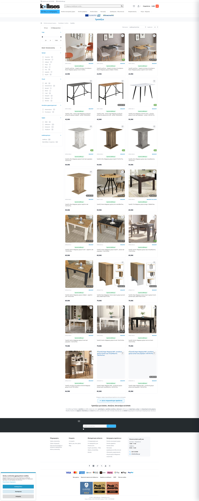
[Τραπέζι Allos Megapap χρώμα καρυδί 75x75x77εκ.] (111, 138)
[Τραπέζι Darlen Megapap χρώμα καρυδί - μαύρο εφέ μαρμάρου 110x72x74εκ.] (111, 229)
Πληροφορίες (54, 438)
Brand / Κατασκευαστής (48, 48)
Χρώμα (43, 53)
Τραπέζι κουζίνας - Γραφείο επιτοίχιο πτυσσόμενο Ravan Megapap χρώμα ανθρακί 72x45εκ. (110, 69)
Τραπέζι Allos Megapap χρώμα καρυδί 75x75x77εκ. (110, 159)
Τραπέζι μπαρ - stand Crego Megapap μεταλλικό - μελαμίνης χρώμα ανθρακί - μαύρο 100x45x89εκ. (78, 114)
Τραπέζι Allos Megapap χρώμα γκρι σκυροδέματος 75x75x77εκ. (141, 159)
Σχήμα (43, 118)
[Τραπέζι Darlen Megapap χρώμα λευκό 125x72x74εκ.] (111, 319)
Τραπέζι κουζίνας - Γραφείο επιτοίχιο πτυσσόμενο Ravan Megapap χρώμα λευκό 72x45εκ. (78, 69)
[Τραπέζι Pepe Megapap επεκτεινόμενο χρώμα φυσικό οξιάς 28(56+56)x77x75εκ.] (111, 274)
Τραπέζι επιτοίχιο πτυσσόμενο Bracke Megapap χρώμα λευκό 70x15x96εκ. (77, 386)
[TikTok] (97, 466)
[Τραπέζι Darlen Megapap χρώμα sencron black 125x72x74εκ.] (142, 319)
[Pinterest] (109, 466)
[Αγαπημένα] (134, 6)
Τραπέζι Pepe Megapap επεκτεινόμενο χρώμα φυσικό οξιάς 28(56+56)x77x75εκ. (111, 295)
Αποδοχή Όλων (18, 486)
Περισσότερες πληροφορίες (9, 482)
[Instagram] (93, 466)
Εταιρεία (71, 438)
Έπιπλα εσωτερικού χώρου (50, 23)
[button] (122, 6)
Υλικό (43, 79)
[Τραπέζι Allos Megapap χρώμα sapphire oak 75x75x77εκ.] (79, 183)
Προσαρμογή (18, 491)
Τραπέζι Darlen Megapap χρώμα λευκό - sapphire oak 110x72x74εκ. (79, 250)
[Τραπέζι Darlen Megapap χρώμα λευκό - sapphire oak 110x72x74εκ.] (79, 229)
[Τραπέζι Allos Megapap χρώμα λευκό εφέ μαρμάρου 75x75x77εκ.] (79, 138)
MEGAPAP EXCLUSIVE (152, 199)
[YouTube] (105, 466)
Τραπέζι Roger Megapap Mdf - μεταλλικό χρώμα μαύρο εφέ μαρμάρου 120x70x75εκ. (141, 386)
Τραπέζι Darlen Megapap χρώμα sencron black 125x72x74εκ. (140, 341)
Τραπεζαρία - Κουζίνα (63, 23)
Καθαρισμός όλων (56, 28)
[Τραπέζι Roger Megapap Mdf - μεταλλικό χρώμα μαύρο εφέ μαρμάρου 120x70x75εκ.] (142, 365)
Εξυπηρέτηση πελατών (95, 438)
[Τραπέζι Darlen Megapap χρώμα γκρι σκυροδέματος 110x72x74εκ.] (142, 229)
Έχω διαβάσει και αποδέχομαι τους (100, 429)
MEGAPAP (91, 63)
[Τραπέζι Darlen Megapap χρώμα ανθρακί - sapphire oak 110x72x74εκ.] (79, 274)
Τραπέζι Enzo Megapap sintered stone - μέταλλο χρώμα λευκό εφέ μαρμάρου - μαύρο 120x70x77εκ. (141, 114)
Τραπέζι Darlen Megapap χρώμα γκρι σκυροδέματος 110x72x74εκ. (142, 250)
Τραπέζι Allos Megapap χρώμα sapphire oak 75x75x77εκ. (76, 205)
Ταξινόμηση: (125, 27)
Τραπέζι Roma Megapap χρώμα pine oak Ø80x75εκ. (110, 204)
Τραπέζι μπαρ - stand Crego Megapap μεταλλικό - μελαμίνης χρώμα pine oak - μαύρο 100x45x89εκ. (110, 114)
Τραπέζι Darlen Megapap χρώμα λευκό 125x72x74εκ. (110, 340)
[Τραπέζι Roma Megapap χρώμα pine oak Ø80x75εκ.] (111, 183)
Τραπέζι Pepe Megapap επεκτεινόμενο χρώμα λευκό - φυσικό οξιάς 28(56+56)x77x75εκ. (142, 295)
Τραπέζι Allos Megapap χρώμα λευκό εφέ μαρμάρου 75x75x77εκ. (78, 159)
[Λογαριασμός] (139, 6)
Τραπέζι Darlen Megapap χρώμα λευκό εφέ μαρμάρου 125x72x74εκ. (76, 341)
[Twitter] (101, 466)
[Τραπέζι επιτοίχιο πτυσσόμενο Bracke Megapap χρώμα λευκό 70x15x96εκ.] (79, 365)
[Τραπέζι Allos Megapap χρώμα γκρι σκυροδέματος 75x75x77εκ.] (142, 138)
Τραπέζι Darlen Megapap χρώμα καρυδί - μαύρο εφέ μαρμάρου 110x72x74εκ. (110, 250)
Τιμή (43, 32)
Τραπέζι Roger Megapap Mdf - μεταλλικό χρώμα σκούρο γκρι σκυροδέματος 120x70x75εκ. (109, 386)
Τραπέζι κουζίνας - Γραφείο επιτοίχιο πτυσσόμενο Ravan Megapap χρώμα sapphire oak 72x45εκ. (141, 69)
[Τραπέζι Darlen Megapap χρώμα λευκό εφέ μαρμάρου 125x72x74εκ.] (79, 319)
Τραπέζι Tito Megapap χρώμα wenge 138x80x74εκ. (141, 204)
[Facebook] (89, 466)
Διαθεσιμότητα (46, 135)
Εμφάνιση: (150, 27)
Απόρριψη (18, 496)
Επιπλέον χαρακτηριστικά (49, 105)
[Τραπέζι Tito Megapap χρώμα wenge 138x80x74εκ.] (142, 183)
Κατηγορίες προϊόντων (114, 438)
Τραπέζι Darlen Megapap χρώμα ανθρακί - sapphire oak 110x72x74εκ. (78, 295)
